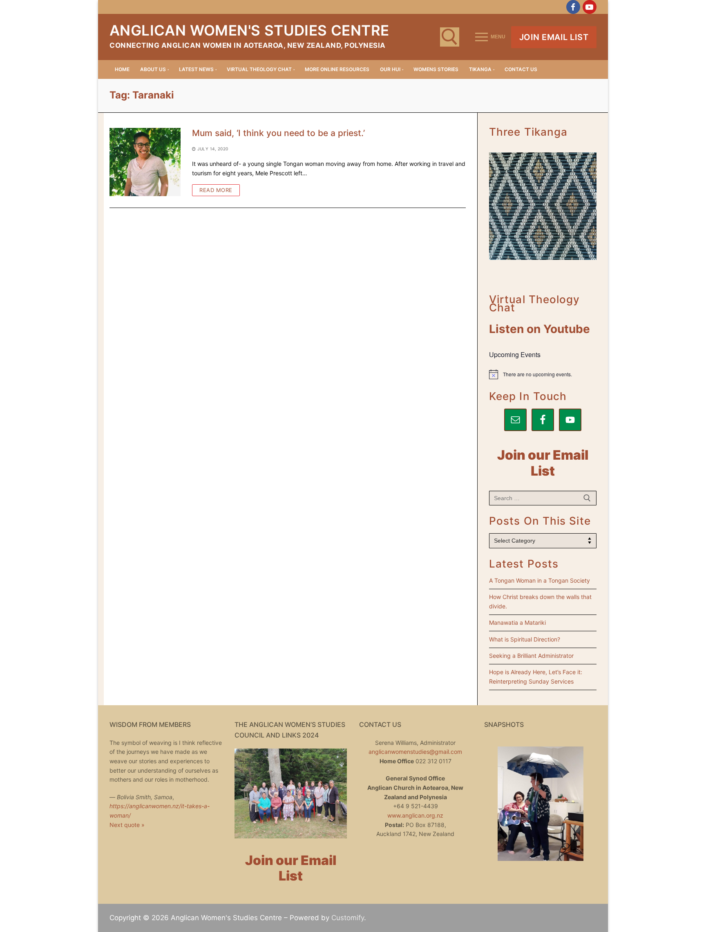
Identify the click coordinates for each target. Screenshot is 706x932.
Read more (215, 190)
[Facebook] (573, 7)
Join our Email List (542, 463)
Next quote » (127, 824)
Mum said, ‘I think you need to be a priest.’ (278, 133)
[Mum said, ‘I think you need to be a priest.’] (145, 162)
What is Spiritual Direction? (524, 639)
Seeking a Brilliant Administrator (531, 655)
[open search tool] (449, 37)
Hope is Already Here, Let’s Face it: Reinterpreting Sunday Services (535, 676)
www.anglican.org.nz (415, 815)
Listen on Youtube (539, 329)
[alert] (543, 374)
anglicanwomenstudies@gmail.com (415, 751)
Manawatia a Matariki (517, 622)
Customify (347, 918)
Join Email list (554, 37)
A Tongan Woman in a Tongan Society (539, 580)
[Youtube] (590, 7)
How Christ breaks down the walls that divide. (540, 601)
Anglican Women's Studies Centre (249, 30)
